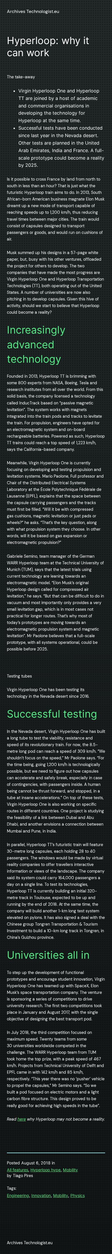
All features (17, 1169)
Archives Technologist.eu (33, 11)
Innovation (41, 1195)
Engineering (18, 1195)
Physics (77, 1195)
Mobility (70, 1169)
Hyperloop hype (45, 1169)
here (22, 1119)
